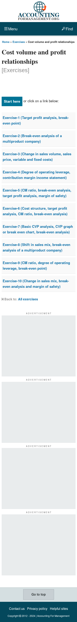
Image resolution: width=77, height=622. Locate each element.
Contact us (17, 608)
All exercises (28, 299)
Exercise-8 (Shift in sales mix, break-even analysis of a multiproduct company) (36, 247)
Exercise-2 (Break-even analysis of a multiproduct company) (32, 138)
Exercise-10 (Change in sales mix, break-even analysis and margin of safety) (36, 283)
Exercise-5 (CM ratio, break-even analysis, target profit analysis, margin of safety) (37, 193)
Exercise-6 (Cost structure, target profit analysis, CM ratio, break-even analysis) (35, 211)
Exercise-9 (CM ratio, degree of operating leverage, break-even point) (36, 265)
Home (5, 42)
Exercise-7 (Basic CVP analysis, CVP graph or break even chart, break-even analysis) (38, 229)
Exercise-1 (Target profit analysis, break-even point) (36, 120)
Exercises (19, 42)
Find (69, 28)
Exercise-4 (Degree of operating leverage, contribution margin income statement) (36, 174)
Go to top (38, 594)
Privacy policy (37, 608)
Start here (12, 101)
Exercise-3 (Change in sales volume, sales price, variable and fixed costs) (37, 156)
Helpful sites (59, 608)
